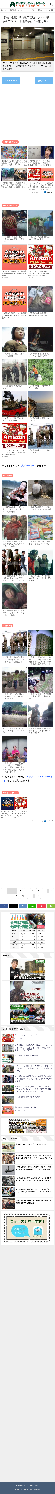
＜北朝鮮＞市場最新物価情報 (26, 1055)
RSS (26, 1485)
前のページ (11, 81)
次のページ (43, 81)
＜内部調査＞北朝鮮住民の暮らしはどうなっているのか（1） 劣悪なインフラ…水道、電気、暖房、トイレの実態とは (33, 1047)
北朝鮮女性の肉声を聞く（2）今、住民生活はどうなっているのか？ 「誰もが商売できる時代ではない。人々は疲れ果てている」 (33, 1089)
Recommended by (38, 192)
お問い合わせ (34, 1485)
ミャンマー (21, 10)
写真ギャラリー (27, 465)
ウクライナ (30, 10)
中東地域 (39, 10)
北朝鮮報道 (12, 10)
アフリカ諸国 (48, 10)
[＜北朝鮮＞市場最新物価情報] (8, 1058)
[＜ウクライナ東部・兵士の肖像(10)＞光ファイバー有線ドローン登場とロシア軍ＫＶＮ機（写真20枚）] (8, 1069)
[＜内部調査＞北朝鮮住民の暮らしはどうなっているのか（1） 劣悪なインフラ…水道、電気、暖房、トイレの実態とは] (8, 1048)
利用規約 (19, 1485)
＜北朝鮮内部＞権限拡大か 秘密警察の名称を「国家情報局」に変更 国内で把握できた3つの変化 (33, 1078)
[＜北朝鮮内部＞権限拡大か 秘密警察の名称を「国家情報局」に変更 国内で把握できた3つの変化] (8, 1079)
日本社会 (4, 10)
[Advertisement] (27, 112)
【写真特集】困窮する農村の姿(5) (28, 1097)
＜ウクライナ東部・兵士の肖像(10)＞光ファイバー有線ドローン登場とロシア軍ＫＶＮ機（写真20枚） (33, 1068)
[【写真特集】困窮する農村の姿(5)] (8, 1100)
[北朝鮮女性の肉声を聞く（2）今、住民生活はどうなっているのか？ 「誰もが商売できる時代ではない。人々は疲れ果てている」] (8, 1089)
